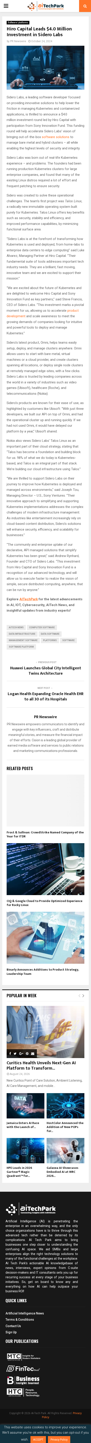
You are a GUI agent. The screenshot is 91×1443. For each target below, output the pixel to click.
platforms (50, 640)
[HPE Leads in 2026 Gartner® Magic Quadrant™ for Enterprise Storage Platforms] (25, 1150)
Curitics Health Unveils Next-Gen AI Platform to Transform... (41, 1065)
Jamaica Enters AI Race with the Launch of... (23, 1125)
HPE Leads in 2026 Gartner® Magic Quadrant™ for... (19, 1171)
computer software (42, 627)
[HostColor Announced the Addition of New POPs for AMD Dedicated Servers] (65, 1105)
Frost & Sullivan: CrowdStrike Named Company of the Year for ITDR (45, 834)
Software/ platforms (18, 22)
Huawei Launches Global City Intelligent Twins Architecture (45, 671)
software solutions (55, 137)
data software (50, 634)
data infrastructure (22, 634)
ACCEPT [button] (38, 1439)
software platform (21, 647)
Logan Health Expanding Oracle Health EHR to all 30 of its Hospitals (45, 697)
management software (23, 640)
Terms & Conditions (20, 1319)
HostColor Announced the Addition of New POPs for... (65, 1127)
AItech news (16, 627)
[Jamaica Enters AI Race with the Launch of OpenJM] (25, 1105)
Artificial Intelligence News (25, 1313)
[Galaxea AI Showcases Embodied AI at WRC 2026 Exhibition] (65, 1150)
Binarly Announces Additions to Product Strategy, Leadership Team (43, 971)
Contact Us (13, 1326)
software (68, 640)
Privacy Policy (59, 1439)
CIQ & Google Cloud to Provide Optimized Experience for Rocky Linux (44, 903)
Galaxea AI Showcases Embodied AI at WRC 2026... (62, 1171)
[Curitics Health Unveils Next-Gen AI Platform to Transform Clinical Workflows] (45, 1032)
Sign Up (11, 1332)
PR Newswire (18, 41)
